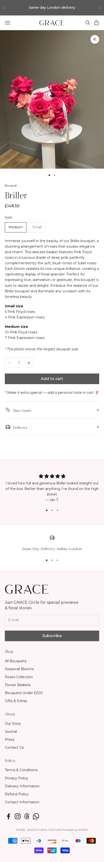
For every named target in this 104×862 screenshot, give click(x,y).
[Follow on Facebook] (8, 816)
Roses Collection (19, 677)
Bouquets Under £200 (24, 693)
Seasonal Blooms (19, 669)
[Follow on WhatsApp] (36, 816)
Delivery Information (22, 786)
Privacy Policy (16, 778)
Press (9, 739)
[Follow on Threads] (26, 816)
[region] (52, 543)
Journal (11, 731)
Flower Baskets (18, 685)
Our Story (13, 723)
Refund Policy (17, 794)
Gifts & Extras (16, 701)
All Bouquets (15, 661)
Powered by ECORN (75, 830)
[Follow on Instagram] (17, 816)
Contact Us (14, 747)
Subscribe (52, 635)
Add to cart (52, 378)
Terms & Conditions (21, 770)
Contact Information (22, 802)
